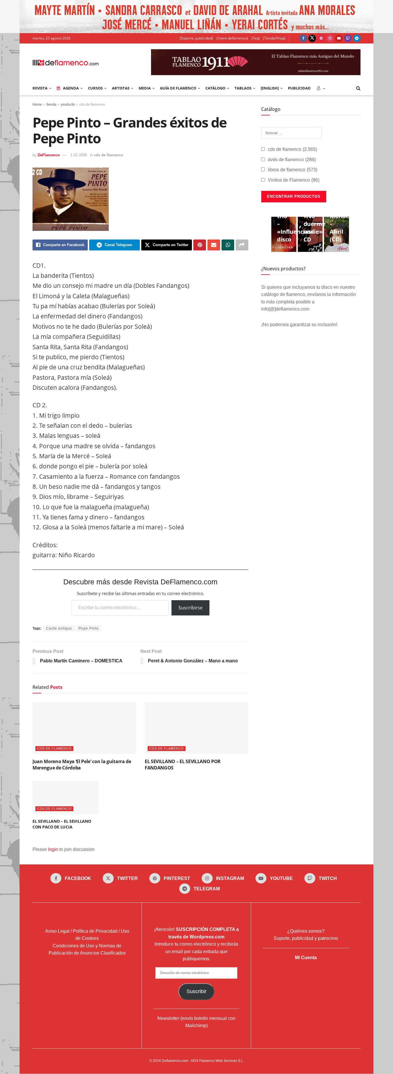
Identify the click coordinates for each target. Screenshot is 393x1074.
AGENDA (71, 88)
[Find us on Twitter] (312, 38)
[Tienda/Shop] (274, 38)
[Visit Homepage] (66, 62)
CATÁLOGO (215, 88)
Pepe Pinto (89, 628)
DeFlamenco (49, 155)
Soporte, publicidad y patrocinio (306, 938)
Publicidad (299, 88)
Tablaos (242, 88)
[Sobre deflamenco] (232, 38)
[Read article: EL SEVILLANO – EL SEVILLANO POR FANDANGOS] (196, 728)
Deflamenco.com (175, 1061)
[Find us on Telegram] (356, 38)
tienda (51, 104)
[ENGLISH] (270, 88)
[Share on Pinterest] (199, 244)
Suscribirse (190, 608)
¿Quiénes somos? (306, 931)
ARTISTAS (120, 88)
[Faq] (255, 38)
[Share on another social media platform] (242, 244)
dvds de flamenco (292, 159)
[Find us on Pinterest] (321, 38)
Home (37, 104)
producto (68, 104)
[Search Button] (358, 88)
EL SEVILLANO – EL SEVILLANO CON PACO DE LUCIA (62, 824)
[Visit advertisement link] (196, 16)
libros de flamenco (292, 169)
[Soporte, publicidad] (196, 38)
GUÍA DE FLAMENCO (178, 88)
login (53, 849)
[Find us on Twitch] (348, 38)
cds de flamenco (92, 104)
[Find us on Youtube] (339, 38)
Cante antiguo (59, 628)
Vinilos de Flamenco (293, 180)
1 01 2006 (78, 155)
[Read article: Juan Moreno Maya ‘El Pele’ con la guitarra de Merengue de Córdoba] (84, 728)
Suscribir (196, 991)
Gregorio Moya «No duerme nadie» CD (315, 220)
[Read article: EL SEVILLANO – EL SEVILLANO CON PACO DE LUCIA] (66, 797)
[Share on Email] (213, 244)
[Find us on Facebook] (303, 38)
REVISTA (40, 88)
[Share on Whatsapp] (228, 244)
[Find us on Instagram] (330, 38)
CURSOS (95, 88)
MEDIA (145, 88)
